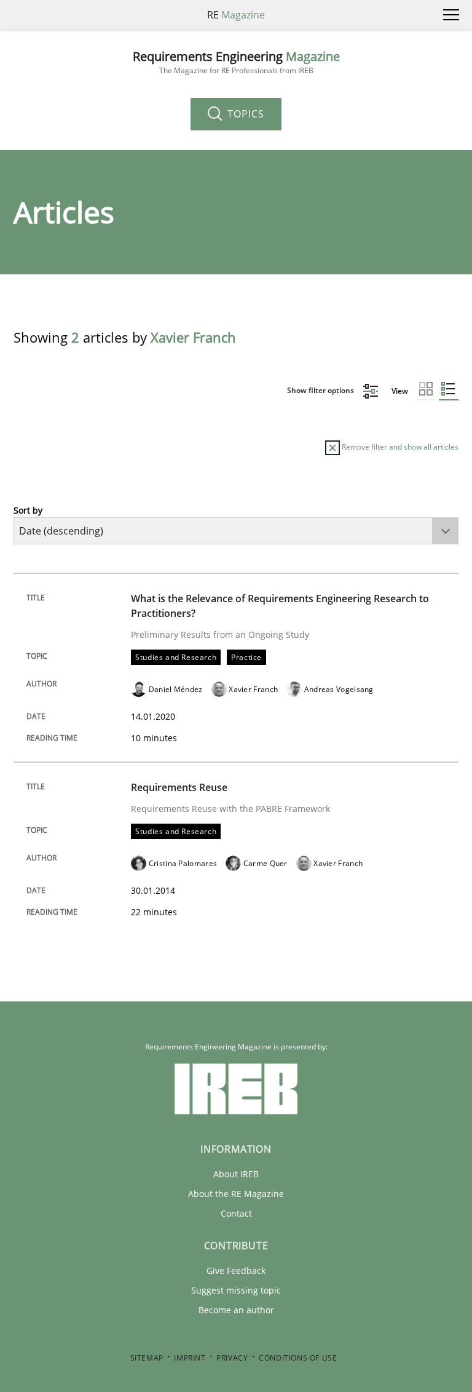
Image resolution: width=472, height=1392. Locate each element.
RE (236, 15)
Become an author (236, 1310)
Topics (244, 114)
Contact (236, 1213)
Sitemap (146, 1358)
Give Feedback (236, 1270)
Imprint (189, 1358)
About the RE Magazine (236, 1193)
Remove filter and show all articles (399, 447)
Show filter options (321, 390)
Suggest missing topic (236, 1290)
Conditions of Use (298, 1358)
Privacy (232, 1358)
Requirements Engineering (236, 62)
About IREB (236, 1174)
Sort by (28, 510)
